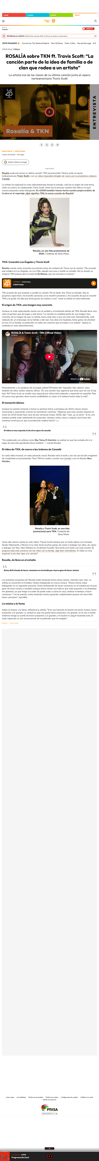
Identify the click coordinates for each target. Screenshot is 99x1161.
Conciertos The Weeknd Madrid (35, 43)
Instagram (35, 1068)
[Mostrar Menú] (3, 21)
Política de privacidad (35, 1097)
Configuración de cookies (69, 1097)
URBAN (77, 15)
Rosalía (4, 623)
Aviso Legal (10, 1097)
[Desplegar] (49, 1148)
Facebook (41, 145)
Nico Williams (57, 43)
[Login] (96, 21)
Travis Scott (23, 176)
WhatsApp (52, 145)
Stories (64, 1068)
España (5, 29)
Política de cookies (52, 1097)
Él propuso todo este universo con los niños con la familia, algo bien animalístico (48, 549)
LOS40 (6, 15)
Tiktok (40, 1068)
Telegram (57, 145)
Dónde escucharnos (49, 1100)
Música (17, 49)
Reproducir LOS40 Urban (93, 283)
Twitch (59, 1068)
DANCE (53, 15)
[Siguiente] (95, 43)
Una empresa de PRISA (49, 1107)
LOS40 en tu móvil (87, 1097)
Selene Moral (7, 151)
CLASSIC (30, 15)
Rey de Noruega (84, 43)
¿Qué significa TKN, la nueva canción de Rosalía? (49, 193)
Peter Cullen (70, 43)
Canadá (67, 458)
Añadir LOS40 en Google (17, 162)
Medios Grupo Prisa (49, 1113)
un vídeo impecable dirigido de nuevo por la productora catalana (49, 177)
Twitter (47, 145)
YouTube (45, 1068)
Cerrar (95, 36)
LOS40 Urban (7, 49)
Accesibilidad (21, 1097)
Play (49, 1156)
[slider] (49, 1151)
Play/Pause (49, 112)
